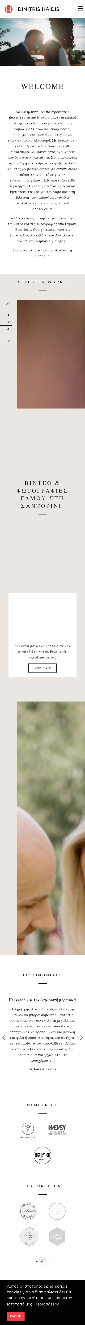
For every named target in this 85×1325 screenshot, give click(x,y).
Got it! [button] (15, 1316)
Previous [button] (8, 303)
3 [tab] (8, 329)
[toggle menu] (80, 8)
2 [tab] (8, 322)
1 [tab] (8, 315)
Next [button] (8, 340)
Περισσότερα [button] (47, 1304)
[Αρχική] (32, 9)
